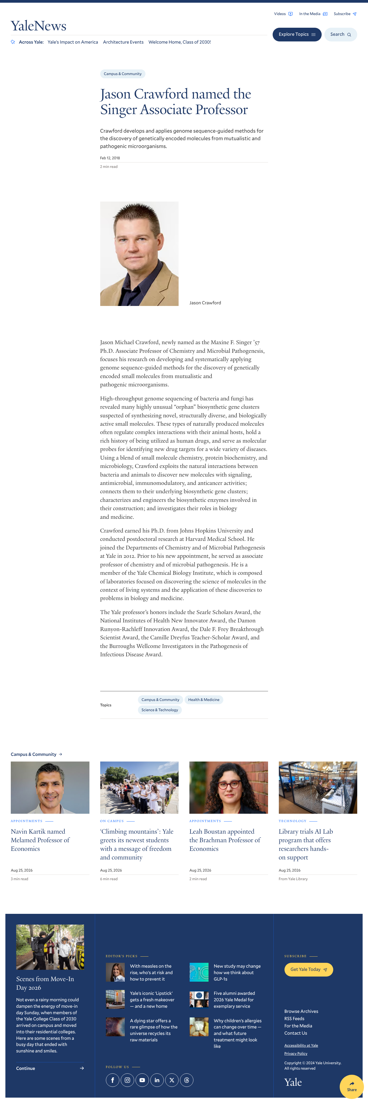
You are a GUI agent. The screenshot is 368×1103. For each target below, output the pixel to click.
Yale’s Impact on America (73, 42)
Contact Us (295, 1033)
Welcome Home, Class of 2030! (179, 42)
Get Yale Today (306, 969)
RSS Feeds (294, 1018)
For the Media (298, 1026)
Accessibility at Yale (301, 1045)
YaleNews (39, 27)
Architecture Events (123, 42)
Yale (293, 1083)
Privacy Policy (295, 1053)
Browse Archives (301, 1011)
